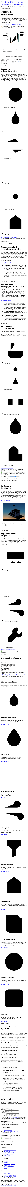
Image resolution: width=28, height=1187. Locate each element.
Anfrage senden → (5, 1121)
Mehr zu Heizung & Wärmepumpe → (10, 237)
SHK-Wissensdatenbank (9, 1166)
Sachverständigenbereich (9, 1164)
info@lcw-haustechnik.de (10, 1175)
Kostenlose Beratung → (6, 24)
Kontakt (5, 1168)
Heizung (3, 2)
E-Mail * (3, 1111)
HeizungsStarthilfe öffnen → (7, 262)
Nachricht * (3, 1115)
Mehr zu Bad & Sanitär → (7, 468)
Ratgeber (23, 2)
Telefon (2, 1109)
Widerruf (14, 1185)
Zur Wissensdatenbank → (7, 300)
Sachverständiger (5, 4)
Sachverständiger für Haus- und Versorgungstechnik (13, 674)
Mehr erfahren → (5, 724)
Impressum (3, 1185)
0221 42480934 (8, 1130)
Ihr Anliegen (3, 1112)
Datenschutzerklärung (13, 1117)
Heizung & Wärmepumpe (10, 1150)
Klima (8, 2)
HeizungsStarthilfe (8, 1165)
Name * (2, 1108)
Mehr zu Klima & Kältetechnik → (9, 649)
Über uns (11, 4)
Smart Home (18, 2)
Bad (6, 2)
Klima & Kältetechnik (9, 1152)
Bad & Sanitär (7, 1151)
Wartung (12, 2)
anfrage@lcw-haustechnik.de (11, 1131)
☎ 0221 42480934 (18, 4)
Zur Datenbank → (5, 947)
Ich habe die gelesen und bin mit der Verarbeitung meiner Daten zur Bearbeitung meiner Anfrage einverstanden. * (13, 1119)
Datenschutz (9, 1185)
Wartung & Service (8, 1154)
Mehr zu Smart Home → (6, 500)
